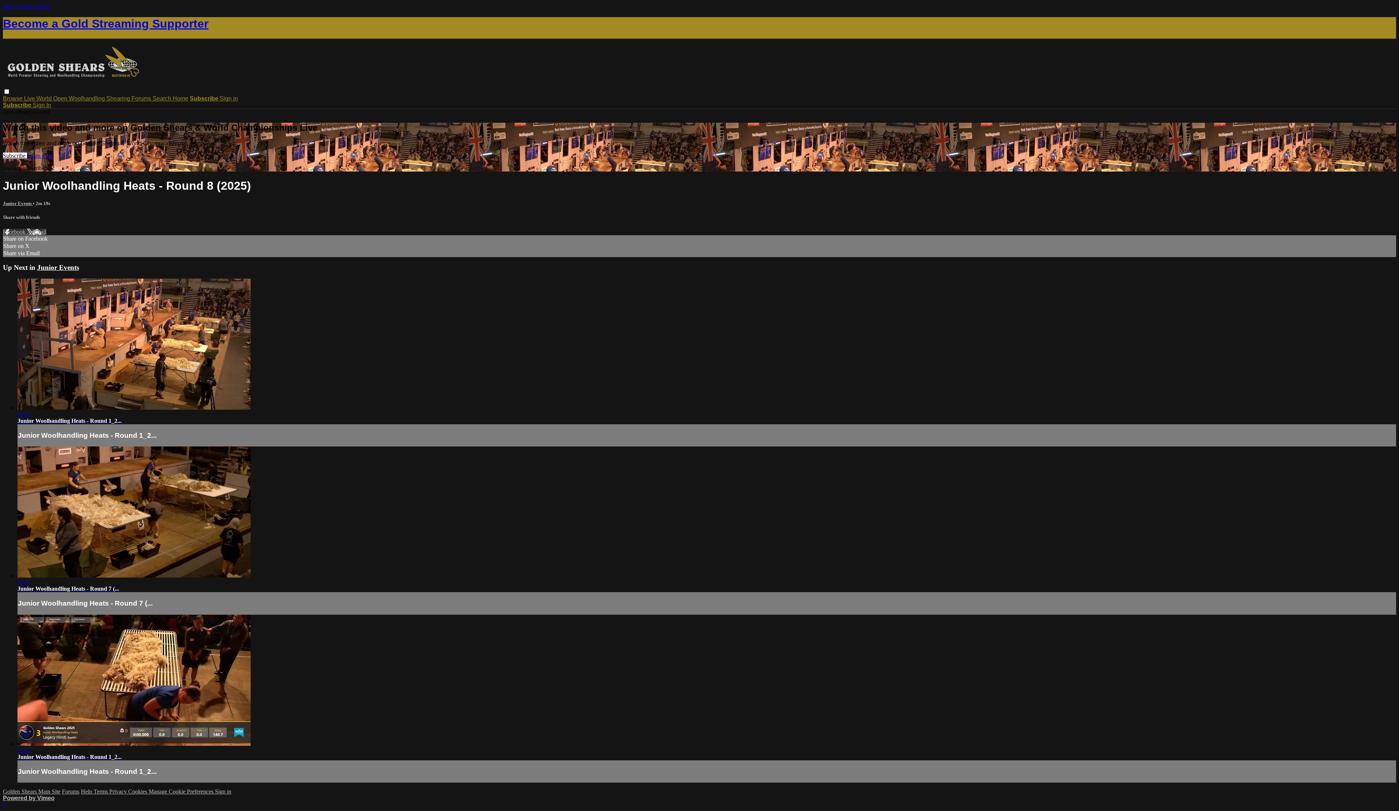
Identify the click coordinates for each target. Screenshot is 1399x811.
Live (30, 98)
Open (61, 98)
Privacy (118, 791)
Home (180, 98)
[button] (6, 91)
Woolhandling (87, 98)
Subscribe (15, 156)
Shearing (119, 98)
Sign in (229, 98)
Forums (142, 98)
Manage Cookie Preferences (182, 791)
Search (163, 98)
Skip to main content (26, 6)
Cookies (138, 791)
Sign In (42, 105)
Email (39, 232)
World (44, 98)
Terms (101, 791)
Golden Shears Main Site (31, 791)
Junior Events (18, 203)
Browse (13, 98)
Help (87, 791)
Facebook (15, 232)
